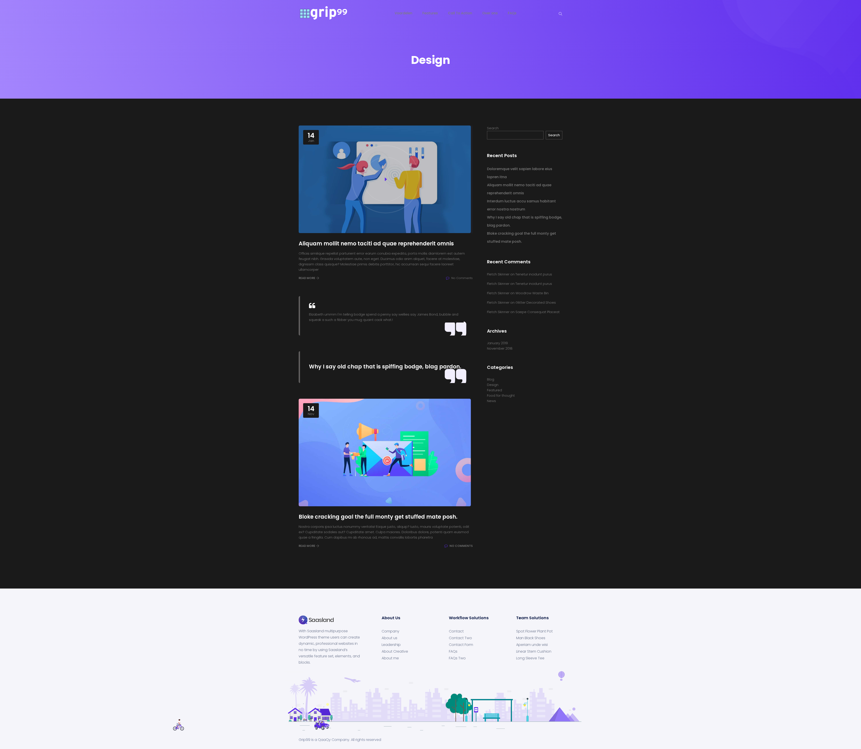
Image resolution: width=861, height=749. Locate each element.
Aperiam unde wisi (532, 645)
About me (390, 658)
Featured (494, 390)
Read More (307, 278)
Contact (456, 631)
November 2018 (500, 348)
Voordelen (403, 13)
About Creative (395, 651)
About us (389, 638)
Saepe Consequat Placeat (537, 312)
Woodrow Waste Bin (532, 293)
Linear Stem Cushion (533, 651)
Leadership (391, 645)
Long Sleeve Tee (530, 658)
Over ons (490, 13)
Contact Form (461, 645)
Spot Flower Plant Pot (534, 631)
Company (390, 631)
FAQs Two (457, 658)
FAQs (512, 13)
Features (430, 13)
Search (493, 128)
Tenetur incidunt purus (533, 274)
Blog (490, 379)
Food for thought (501, 395)
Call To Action (460, 13)
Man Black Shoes (530, 638)
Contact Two (460, 638)
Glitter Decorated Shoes (535, 302)
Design (492, 384)
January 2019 (497, 343)
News (491, 400)
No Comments (461, 546)
